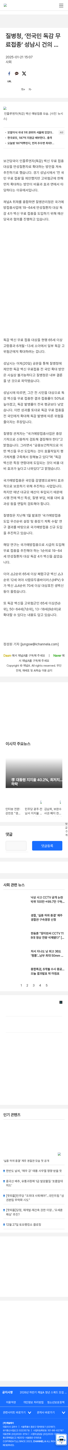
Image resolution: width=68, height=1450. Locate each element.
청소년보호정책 (55, 1402)
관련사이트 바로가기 (14, 1412)
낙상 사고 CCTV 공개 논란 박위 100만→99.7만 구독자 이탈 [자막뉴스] (47, 902)
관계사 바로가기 (46, 1412)
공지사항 (7, 1392)
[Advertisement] (34, 1340)
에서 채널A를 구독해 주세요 (24, 655)
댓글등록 (47, 846)
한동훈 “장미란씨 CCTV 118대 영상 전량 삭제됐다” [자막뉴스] (48, 938)
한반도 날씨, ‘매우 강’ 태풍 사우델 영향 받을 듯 (34, 1171)
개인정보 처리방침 (33, 1402)
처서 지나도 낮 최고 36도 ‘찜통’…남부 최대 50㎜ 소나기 (47, 956)
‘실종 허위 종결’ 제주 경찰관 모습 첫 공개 (26, 1161)
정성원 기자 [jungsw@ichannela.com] (31, 644)
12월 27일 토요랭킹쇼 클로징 (23, 1224)
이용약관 (11, 1402)
